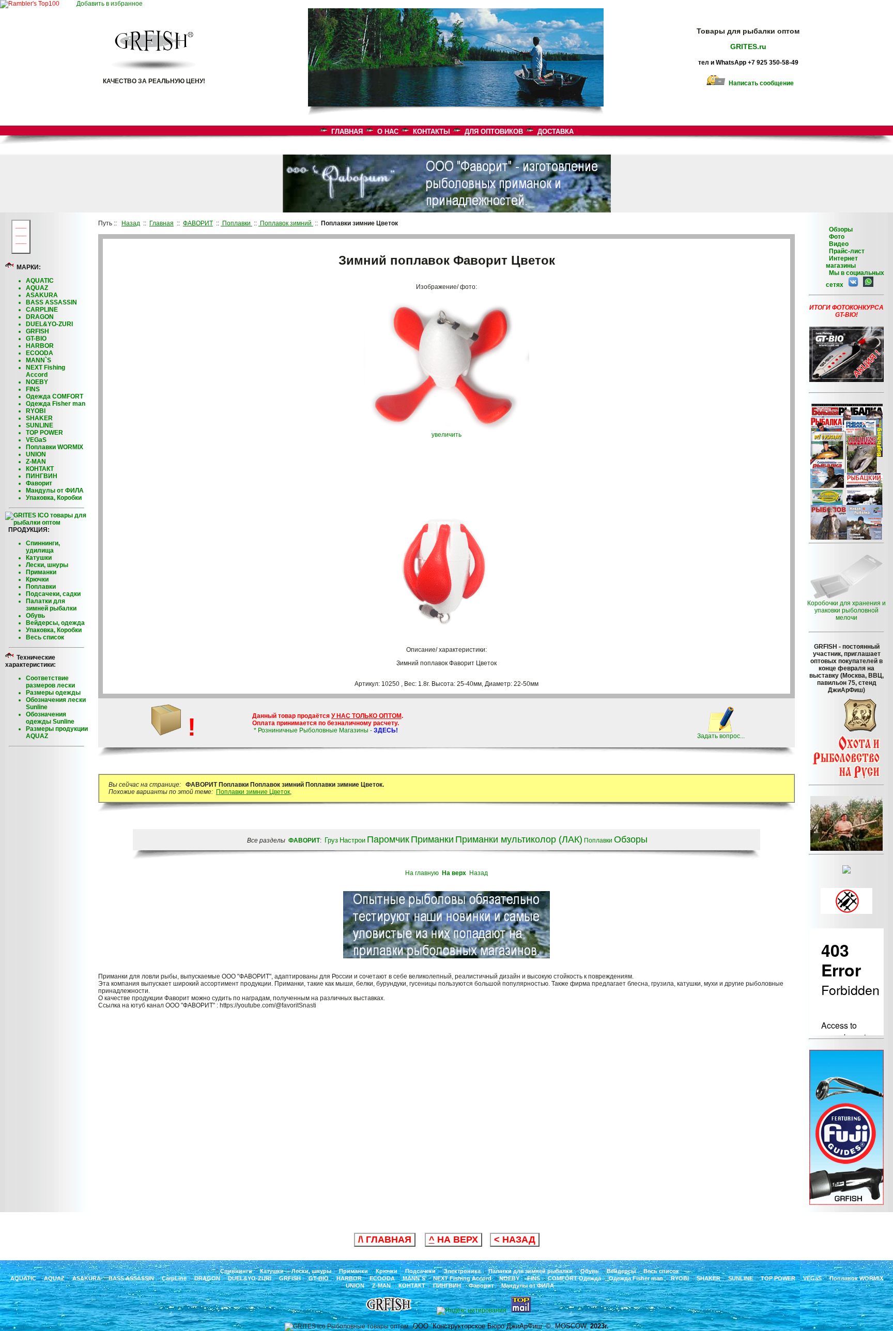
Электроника (462, 1271)
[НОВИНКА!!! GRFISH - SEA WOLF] (846, 1202)
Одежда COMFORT (54, 396)
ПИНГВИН (41, 476)
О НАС (387, 131)
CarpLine (174, 1278)
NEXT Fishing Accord (45, 371)
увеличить (446, 434)
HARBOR (40, 345)
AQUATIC (40, 280)
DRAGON (40, 316)
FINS (33, 389)
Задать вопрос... (721, 736)
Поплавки (41, 586)
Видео (837, 244)
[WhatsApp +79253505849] (866, 284)
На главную (422, 873)
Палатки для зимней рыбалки (51, 605)
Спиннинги (236, 1271)
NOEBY (37, 382)
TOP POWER (44, 432)
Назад (478, 873)
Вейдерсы (621, 1271)
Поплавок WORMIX (856, 1278)
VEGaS (36, 439)
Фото (835, 236)
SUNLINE (39, 425)
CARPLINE (42, 309)
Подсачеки (420, 1271)
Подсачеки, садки (53, 594)
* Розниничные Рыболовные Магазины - (325, 730)
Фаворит (39, 483)
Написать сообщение (760, 83)
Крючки (37, 579)
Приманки (41, 572)
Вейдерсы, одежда (55, 622)
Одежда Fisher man (55, 403)
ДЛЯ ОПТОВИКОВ (494, 131)
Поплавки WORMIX (54, 447)
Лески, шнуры (47, 565)
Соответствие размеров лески (50, 682)
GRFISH (37, 331)
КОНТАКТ (40, 468)
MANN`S (38, 360)
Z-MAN (36, 461)
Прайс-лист (846, 251)
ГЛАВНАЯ (347, 131)
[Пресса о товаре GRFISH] (846, 537)
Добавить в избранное (111, 3)
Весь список (45, 637)
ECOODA (39, 353)
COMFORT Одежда (574, 1278)
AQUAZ (37, 288)
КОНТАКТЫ (431, 131)
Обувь (35, 615)
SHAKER (39, 418)
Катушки (39, 557)
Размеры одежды (53, 692)
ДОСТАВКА (555, 131)
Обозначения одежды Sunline (50, 718)
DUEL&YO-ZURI (49, 324)
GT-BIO (36, 338)
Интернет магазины (842, 262)
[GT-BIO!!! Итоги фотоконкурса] (846, 380)
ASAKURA (42, 295)
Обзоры (841, 229)
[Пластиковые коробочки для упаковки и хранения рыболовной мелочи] (846, 597)
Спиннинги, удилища (43, 547)
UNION (36, 454)
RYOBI (35, 411)
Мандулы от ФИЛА (55, 490)
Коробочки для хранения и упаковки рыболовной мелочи (846, 610)
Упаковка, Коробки (54, 497)
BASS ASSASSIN (51, 302)
